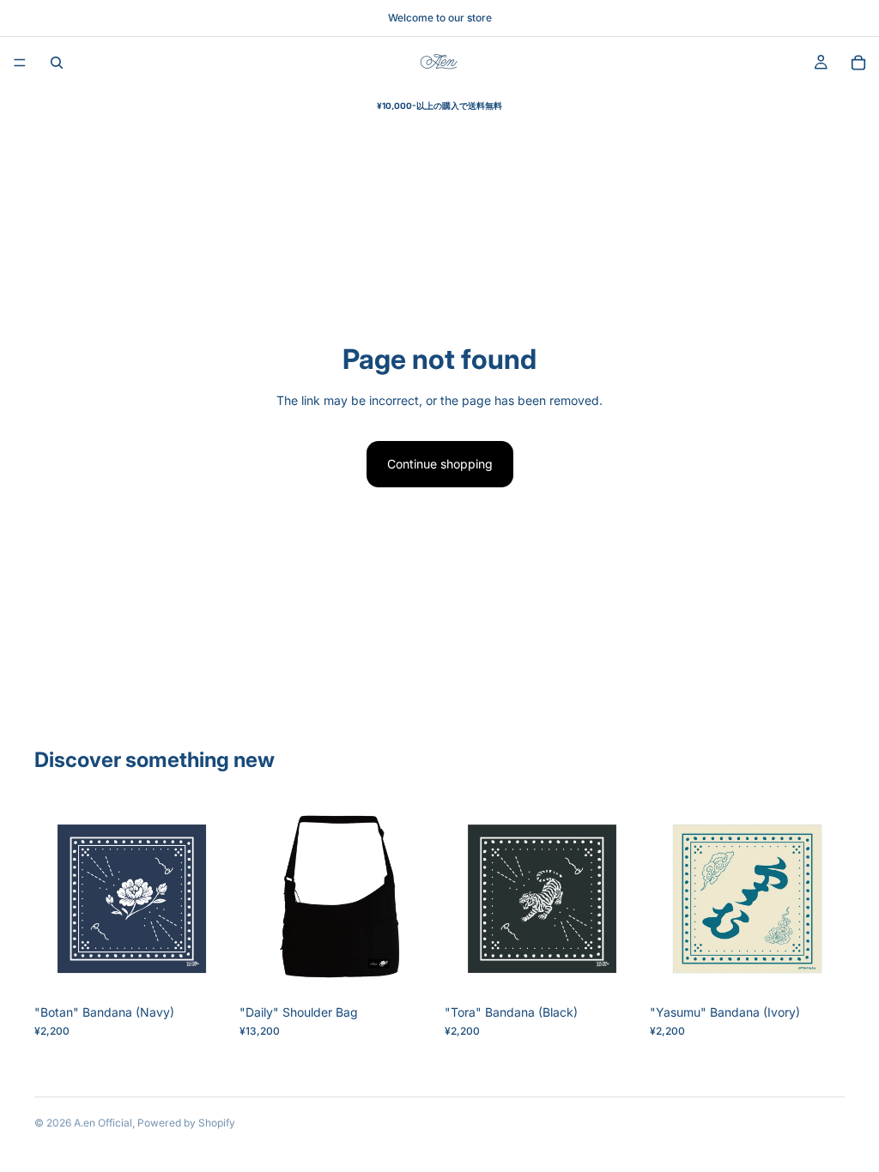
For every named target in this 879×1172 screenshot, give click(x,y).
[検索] (57, 63)
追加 (217, 969)
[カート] (858, 63)
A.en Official (103, 1122)
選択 (422, 969)
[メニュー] (19, 62)
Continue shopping (440, 463)
